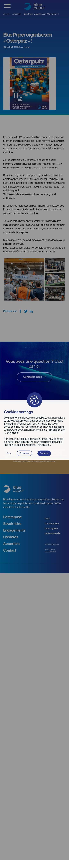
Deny (9, 453)
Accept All (44, 453)
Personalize (24, 453)
